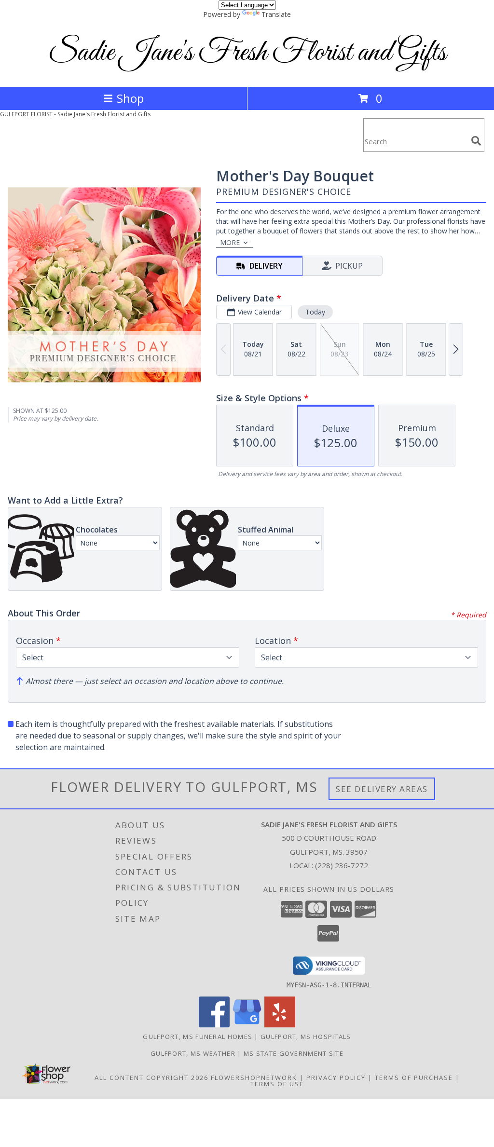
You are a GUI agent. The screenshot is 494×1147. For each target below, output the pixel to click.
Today (315, 311)
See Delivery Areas (382, 788)
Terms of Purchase (414, 1077)
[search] (476, 141)
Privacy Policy (336, 1077)
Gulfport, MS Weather (193, 1053)
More (230, 242)
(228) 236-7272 (341, 865)
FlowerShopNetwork (254, 1077)
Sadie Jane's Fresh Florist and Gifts (247, 52)
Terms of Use (277, 1083)
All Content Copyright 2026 (151, 1077)
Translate (276, 14)
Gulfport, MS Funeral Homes (197, 1036)
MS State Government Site (293, 1053)
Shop (130, 98)
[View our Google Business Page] (247, 1024)
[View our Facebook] (214, 1024)
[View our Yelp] (279, 1024)
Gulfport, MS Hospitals (306, 1036)
